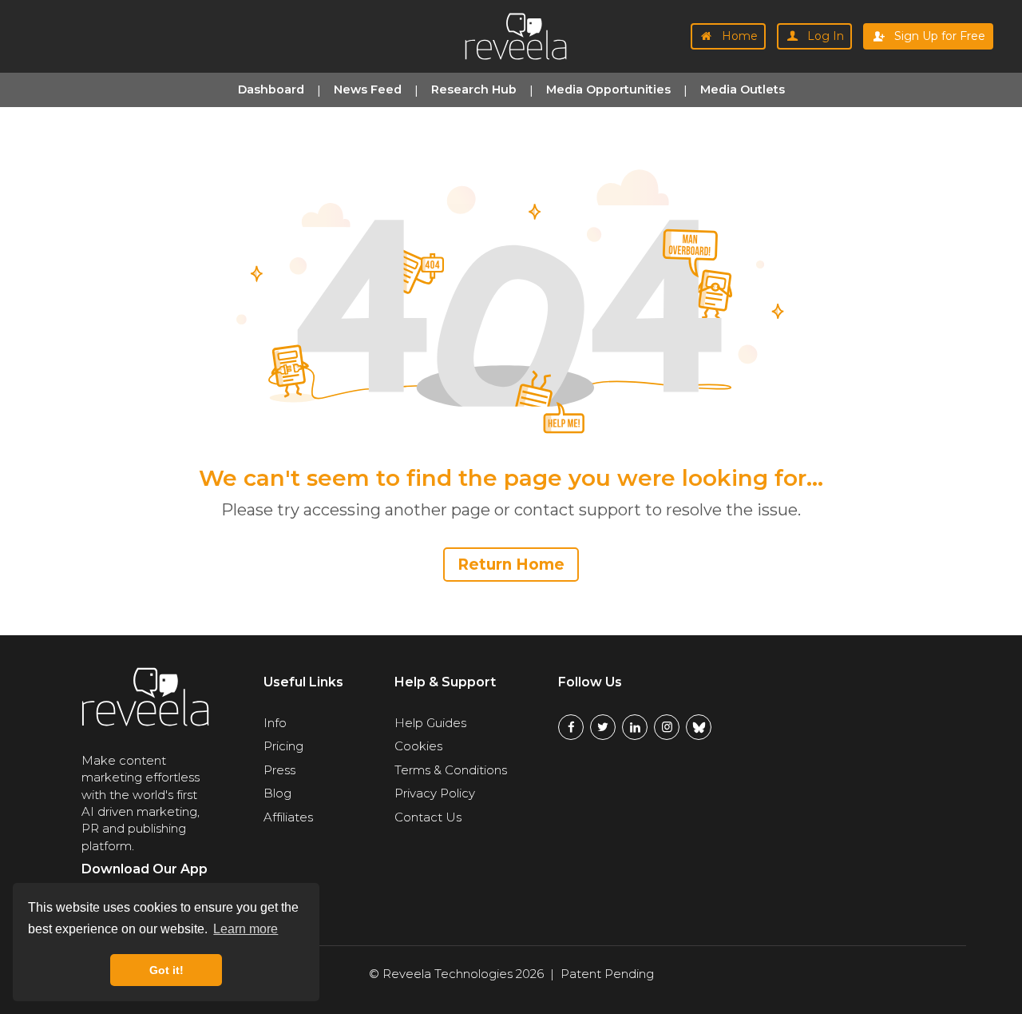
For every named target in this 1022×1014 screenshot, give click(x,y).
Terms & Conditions (450, 769)
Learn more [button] (245, 929)
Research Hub (474, 89)
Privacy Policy (434, 793)
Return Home (511, 564)
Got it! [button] (166, 970)
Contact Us (427, 817)
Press (279, 769)
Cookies (418, 746)
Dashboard (271, 89)
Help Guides (430, 722)
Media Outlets (742, 89)
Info (275, 722)
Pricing (283, 746)
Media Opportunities (608, 89)
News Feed (368, 89)
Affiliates (288, 817)
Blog (277, 793)
